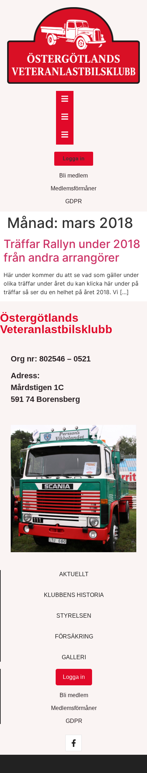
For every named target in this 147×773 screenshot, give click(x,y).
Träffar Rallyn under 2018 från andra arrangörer (72, 250)
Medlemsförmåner (73, 188)
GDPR (73, 201)
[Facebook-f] (73, 743)
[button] (73, 159)
